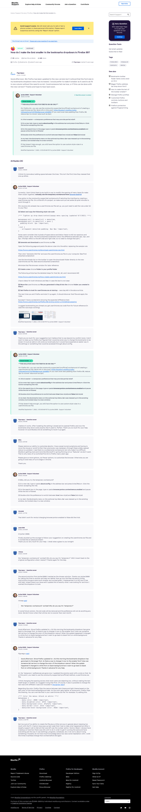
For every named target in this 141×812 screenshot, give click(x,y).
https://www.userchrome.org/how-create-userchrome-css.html (42, 277)
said (25, 601)
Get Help (95, 787)
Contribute (85, 4)
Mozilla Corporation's (23, 797)
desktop (123, 65)
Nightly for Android (73, 787)
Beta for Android (72, 780)
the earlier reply (58, 685)
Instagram (129, 808)
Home (12, 13)
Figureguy (20, 73)
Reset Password (98, 780)
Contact (57, 807)
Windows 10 (124, 62)
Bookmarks (23, 62)
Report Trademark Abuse (20, 773)
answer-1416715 (76, 194)
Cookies (48, 807)
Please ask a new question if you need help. (44, 41)
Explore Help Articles (33, 4)
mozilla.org (15, 807)
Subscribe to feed (115, 52)
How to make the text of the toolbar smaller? (120, 91)
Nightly (68, 784)
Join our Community (18, 784)
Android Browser (45, 780)
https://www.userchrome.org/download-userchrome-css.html (41, 250)
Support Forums (21, 13)
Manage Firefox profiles (120, 95)
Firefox (30, 13)
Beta (67, 777)
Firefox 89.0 (113, 62)
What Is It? (96, 777)
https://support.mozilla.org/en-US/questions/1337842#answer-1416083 (49, 111)
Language (107, 797)
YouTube (125, 808)
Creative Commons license (22, 803)
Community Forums (53, 4)
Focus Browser (44, 787)
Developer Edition (72, 773)
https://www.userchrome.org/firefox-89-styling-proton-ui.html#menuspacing (47, 302)
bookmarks (113, 65)
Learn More (78, 28)
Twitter (13, 780)
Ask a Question (70, 4)
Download (43, 773)
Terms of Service (28, 807)
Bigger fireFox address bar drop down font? (119, 85)
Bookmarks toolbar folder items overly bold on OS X (120, 79)
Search (128, 14)
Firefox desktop (45, 777)
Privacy (39, 807)
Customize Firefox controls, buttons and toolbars (119, 100)
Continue (119, 37)
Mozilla (15, 760)
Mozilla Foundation (57, 797)
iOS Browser (44, 784)
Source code (15, 777)
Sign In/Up (124, 4)
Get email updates (115, 49)
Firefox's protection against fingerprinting (119, 107)
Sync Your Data (98, 784)
